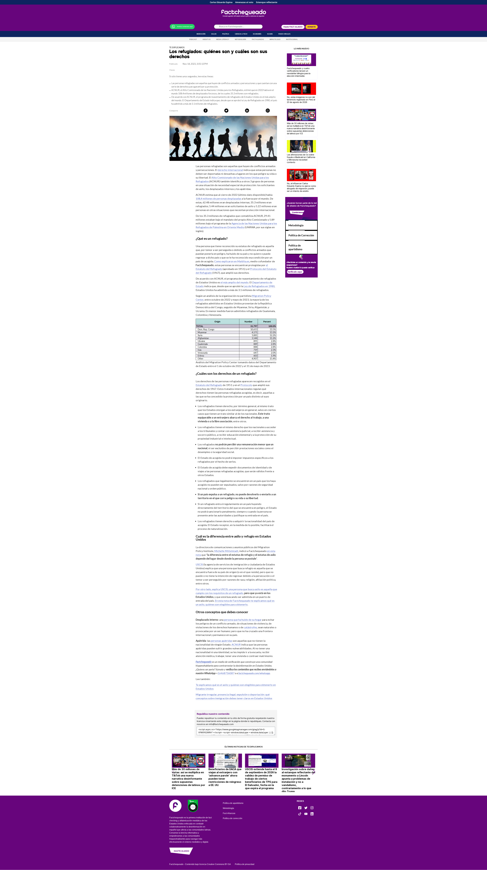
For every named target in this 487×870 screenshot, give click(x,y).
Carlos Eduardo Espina (221, 2)
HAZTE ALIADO (181, 851)
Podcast (193, 39)
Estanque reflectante (266, 2)
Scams (270, 34)
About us (207, 39)
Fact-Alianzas (258, 39)
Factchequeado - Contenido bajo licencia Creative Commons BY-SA (200, 864)
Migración (201, 34)
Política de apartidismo (233, 803)
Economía (257, 34)
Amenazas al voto (244, 2)
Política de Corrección (301, 235)
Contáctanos (298, 212)
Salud (213, 34)
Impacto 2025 (275, 39)
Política (225, 34)
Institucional (292, 39)
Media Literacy (222, 39)
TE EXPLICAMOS (177, 47)
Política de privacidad (244, 864)
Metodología (240, 39)
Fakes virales (284, 34)
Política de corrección (232, 818)
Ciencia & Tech (241, 34)
